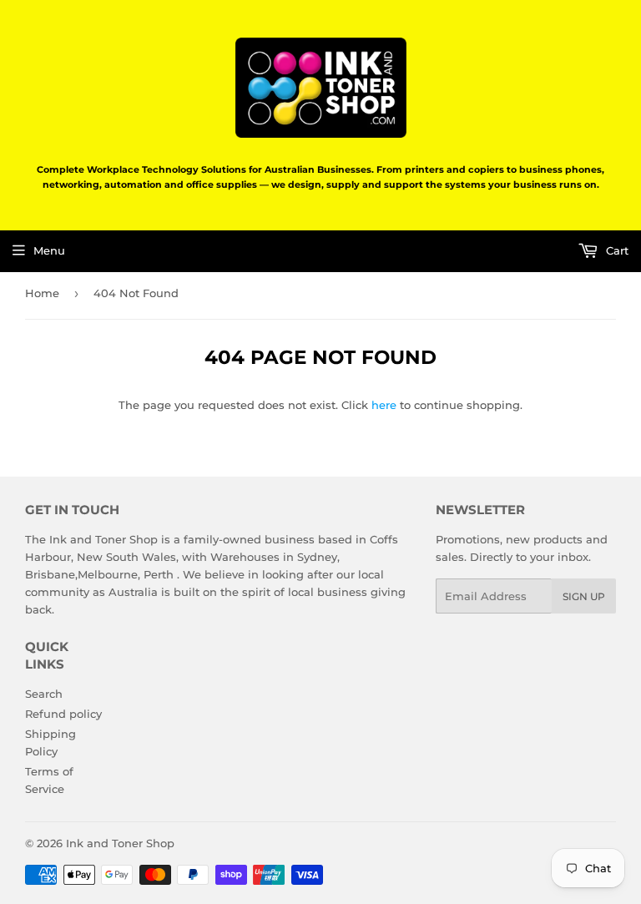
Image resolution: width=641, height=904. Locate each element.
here (383, 405)
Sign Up (584, 596)
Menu (49, 250)
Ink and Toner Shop (120, 843)
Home (42, 293)
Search (44, 693)
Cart (615, 250)
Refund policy (63, 713)
